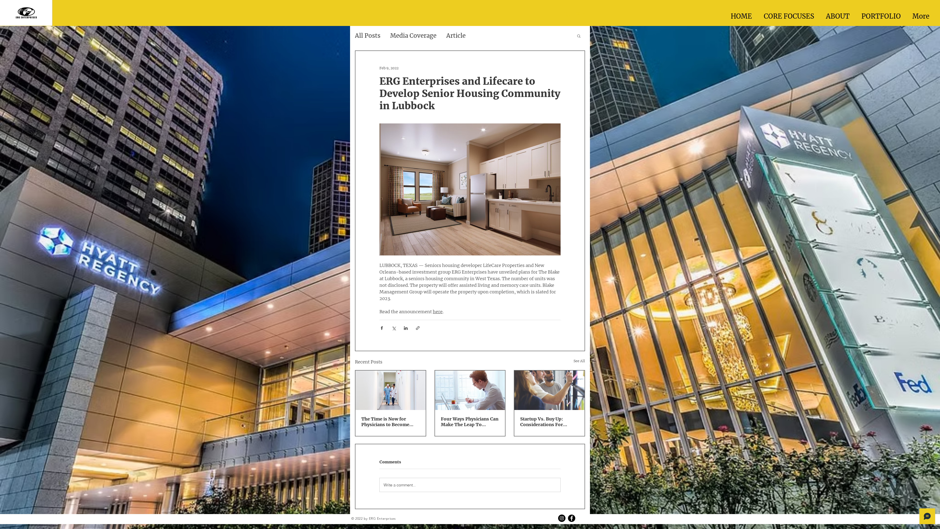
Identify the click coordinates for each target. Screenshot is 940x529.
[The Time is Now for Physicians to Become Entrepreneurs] (390, 390)
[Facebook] (571, 518)
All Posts (367, 35)
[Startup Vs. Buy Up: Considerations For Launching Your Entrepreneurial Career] (549, 390)
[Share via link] (417, 328)
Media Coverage (413, 35)
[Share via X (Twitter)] (393, 328)
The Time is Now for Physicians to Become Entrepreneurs (385, 421)
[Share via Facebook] (381, 328)
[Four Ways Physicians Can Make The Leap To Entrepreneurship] (470, 390)
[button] (578, 36)
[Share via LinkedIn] (405, 328)
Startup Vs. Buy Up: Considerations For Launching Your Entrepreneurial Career (546, 421)
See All (579, 361)
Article (456, 35)
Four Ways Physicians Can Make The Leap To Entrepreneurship (469, 421)
